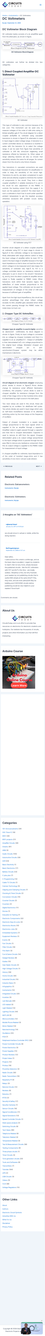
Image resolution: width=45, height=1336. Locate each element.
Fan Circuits (6, 943)
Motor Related (7, 1026)
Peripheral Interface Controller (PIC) (15, 1040)
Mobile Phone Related (10, 1022)
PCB (4, 1037)
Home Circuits (7, 976)
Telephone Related (9, 1134)
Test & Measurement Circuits (13, 1144)
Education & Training (10, 915)
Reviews (5, 1091)
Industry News (7, 983)
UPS (4, 1173)
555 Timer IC (7, 832)
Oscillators (6, 1033)
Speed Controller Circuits (11, 1119)
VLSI (4, 1184)
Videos (5, 1180)
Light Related (7, 1008)
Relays (4, 1083)
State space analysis (10, 1123)
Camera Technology (9, 886)
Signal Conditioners (9, 1112)
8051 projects (7, 839)
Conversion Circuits (9, 897)
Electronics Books (9, 926)
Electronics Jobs (8, 929)
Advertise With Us (9, 1216)
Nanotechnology (8, 1030)
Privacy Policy (7, 1227)
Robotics (5, 1094)
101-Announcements (10, 829)
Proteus (5, 1065)
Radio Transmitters (9, 1076)
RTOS (4, 1098)
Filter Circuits (7, 947)
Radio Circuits (7, 1073)
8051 (4, 836)
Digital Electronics (9, 908)
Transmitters (7, 1166)
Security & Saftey (8, 1101)
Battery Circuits (8, 872)
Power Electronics (9, 1048)
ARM (4, 850)
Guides (5, 961)
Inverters (5, 997)
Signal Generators (9, 1116)
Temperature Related (10, 1141)
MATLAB (5, 1015)
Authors (5, 1209)
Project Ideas (7, 1058)
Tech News (6, 1130)
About (4, 1205)
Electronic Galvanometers (17, 484)
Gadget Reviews (8, 958)
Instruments (9, 488)
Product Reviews (8, 1055)
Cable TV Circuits (8, 882)
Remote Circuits (8, 1087)
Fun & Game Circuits (9, 954)
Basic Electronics (8, 868)
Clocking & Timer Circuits (11, 893)
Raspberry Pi (7, 1080)
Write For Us (7, 1220)
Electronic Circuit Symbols (12, 1213)
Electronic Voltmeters (15, 496)
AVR (3, 861)
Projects (5, 1062)
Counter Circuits (8, 901)
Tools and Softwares (10, 1162)
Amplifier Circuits (8, 843)
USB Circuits (7, 1177)
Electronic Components (11, 918)
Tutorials (5, 1169)
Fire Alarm (6, 951)
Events (5, 940)
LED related (6, 1005)
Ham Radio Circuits (9, 965)
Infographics (7, 986)
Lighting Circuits (8, 1012)
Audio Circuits (7, 854)
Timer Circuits (7, 1155)
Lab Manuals (7, 1001)
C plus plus (6, 875)
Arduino (5, 847)
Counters (5, 904)
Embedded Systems (9, 933)
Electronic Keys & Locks (11, 922)
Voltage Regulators (9, 1187)
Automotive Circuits (9, 857)
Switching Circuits (9, 1126)
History (5, 972)
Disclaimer (6, 1223)
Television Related (9, 1137)
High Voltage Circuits (10, 969)
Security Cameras (8, 1105)
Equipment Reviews (9, 936)
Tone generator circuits (10, 1159)
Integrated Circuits (9, 994)
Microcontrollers (8, 1019)
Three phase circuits (9, 1152)
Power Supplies (8, 1051)
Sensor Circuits (8, 1109)
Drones (5, 911)
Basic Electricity (8, 865)
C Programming (8, 879)
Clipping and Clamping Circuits (13, 890)
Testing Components (10, 1148)
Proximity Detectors (9, 1069)
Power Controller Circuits (11, 1044)
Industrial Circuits (8, 979)
